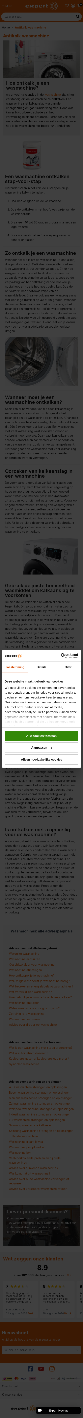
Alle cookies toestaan (41, 735)
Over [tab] (68, 667)
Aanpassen (39, 747)
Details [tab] (42, 667)
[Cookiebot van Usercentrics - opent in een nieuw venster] (60, 655)
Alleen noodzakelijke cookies (41, 759)
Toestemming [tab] (14, 667)
